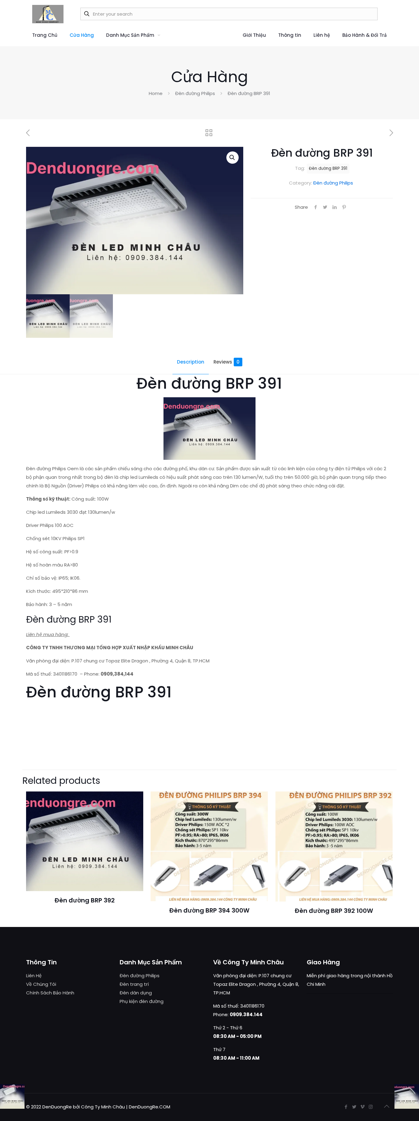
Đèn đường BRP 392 (85, 900)
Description (190, 362)
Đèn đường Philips (195, 93)
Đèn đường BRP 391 (328, 168)
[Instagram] (370, 1107)
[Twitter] (354, 1107)
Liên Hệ (34, 975)
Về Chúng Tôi (41, 984)
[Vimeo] (362, 1107)
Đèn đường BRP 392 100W (334, 910)
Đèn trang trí (134, 984)
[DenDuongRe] (47, 14)
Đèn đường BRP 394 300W (209, 910)
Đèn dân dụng (136, 992)
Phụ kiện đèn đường (141, 1001)
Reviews (226, 362)
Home (156, 93)
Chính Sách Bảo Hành (50, 992)
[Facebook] (346, 1107)
